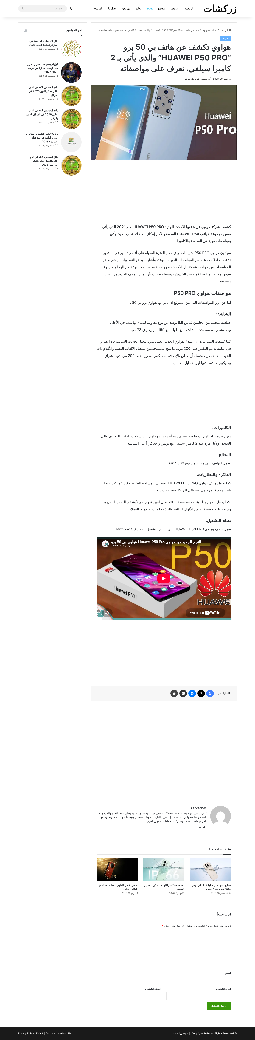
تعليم (138, 8)
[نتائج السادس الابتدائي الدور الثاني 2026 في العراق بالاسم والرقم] (71, 119)
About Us (65, 1033)
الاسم (228, 972)
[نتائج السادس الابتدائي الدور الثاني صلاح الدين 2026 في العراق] (71, 95)
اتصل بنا (112, 8)
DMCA (39, 1033)
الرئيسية (188, 8)
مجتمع (161, 8)
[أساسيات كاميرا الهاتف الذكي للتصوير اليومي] (163, 869)
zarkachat (198, 808)
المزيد (99, 8)
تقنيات (149, 8)
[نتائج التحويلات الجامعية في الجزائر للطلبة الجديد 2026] (71, 49)
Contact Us (52, 1033)
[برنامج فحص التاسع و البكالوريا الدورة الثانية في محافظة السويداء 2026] (71, 142)
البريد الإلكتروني (223, 988)
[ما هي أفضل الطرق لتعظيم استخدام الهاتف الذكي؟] (117, 869)
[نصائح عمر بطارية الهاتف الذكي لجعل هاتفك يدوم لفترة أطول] (210, 869)
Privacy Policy (26, 1033)
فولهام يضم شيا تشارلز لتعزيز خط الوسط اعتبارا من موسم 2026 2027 (42, 67)
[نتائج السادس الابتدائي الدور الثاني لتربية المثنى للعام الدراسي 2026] (71, 165)
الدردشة (174, 8)
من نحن (126, 8)
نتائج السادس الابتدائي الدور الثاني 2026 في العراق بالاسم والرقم (42, 114)
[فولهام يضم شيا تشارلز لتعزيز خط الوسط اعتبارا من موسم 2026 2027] (71, 72)
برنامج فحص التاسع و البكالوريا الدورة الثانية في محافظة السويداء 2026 (42, 137)
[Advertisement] (164, 191)
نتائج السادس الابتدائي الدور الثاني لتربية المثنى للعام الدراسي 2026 (43, 160)
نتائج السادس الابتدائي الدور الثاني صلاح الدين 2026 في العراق (43, 91)
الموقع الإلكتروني (152, 988)
